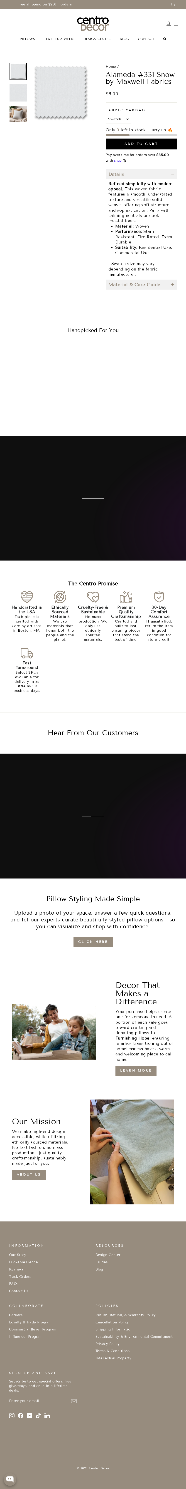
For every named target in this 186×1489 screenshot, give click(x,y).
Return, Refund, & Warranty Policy (125, 1315)
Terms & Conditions (112, 1351)
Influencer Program (25, 1337)
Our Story (17, 1255)
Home (111, 67)
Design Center (108, 1255)
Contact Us (18, 1291)
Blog (99, 1269)
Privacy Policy (107, 1344)
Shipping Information (113, 1329)
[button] (141, 174)
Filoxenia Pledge (23, 1262)
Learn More (136, 1070)
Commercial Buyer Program (32, 1329)
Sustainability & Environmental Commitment (134, 1337)
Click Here (93, 942)
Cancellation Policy (112, 1322)
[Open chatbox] (10, 1479)
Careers (15, 1315)
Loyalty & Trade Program (30, 1322)
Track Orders (20, 1277)
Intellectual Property (113, 1358)
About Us (29, 1174)
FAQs (14, 1284)
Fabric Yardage (127, 110)
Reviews (16, 1269)
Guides (101, 1262)
